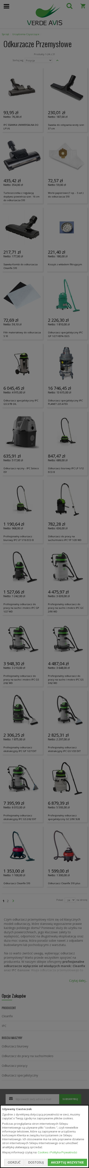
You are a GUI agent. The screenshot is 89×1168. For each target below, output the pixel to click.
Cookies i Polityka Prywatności (57, 1152)
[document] (44, 1136)
